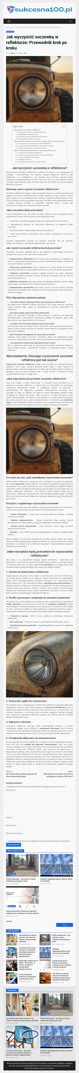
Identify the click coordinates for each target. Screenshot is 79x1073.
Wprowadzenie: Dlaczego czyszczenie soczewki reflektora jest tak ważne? (40, 141)
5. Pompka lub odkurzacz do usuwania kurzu (32, 162)
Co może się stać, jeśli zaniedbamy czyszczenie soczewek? (36, 146)
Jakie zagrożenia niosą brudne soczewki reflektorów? (34, 143)
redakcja (12, 53)
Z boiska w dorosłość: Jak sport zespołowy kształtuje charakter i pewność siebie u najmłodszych (11, 952)
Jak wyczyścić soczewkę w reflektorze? (28, 130)
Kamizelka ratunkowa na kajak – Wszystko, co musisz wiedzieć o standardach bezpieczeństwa (11, 965)
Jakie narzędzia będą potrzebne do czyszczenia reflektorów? (35, 150)
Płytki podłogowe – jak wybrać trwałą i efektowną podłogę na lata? (22, 865)
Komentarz (11, 790)
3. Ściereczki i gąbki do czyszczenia (28, 157)
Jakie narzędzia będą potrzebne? (28, 134)
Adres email (11, 825)
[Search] (70, 21)
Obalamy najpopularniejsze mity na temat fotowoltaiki (56, 865)
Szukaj (9, 921)
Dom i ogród (10, 31)
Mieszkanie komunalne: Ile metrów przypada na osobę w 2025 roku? (58, 773)
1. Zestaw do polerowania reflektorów (30, 153)
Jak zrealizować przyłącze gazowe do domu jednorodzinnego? (21, 773)
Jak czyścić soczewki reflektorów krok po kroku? (32, 136)
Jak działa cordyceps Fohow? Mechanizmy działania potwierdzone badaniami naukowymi (45, 978)
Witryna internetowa (14, 833)
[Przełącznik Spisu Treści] (62, 127)
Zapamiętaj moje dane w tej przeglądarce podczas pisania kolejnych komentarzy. (39, 841)
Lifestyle (10, 1013)
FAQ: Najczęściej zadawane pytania (29, 139)
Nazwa (9, 817)
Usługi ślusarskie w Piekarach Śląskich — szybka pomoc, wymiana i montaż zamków (22, 897)
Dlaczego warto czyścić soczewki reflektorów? (32, 132)
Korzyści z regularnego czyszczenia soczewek (32, 148)
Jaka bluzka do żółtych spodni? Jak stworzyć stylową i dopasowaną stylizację (11, 939)
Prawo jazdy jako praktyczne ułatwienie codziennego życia (11, 978)
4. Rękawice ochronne (24, 159)
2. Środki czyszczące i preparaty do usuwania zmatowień (35, 155)
